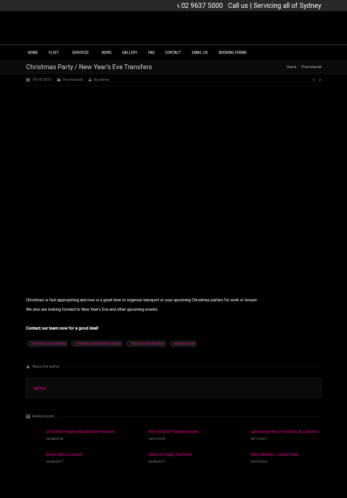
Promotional (311, 67)
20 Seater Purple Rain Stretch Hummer (80, 431)
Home (291, 67)
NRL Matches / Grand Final (274, 454)
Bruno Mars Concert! (64, 454)
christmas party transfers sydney (98, 343)
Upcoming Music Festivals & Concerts (284, 431)
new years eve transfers (147, 343)
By (101, 79)
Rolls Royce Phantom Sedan (173, 431)
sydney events (185, 343)
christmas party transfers (49, 343)
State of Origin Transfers (170, 454)
